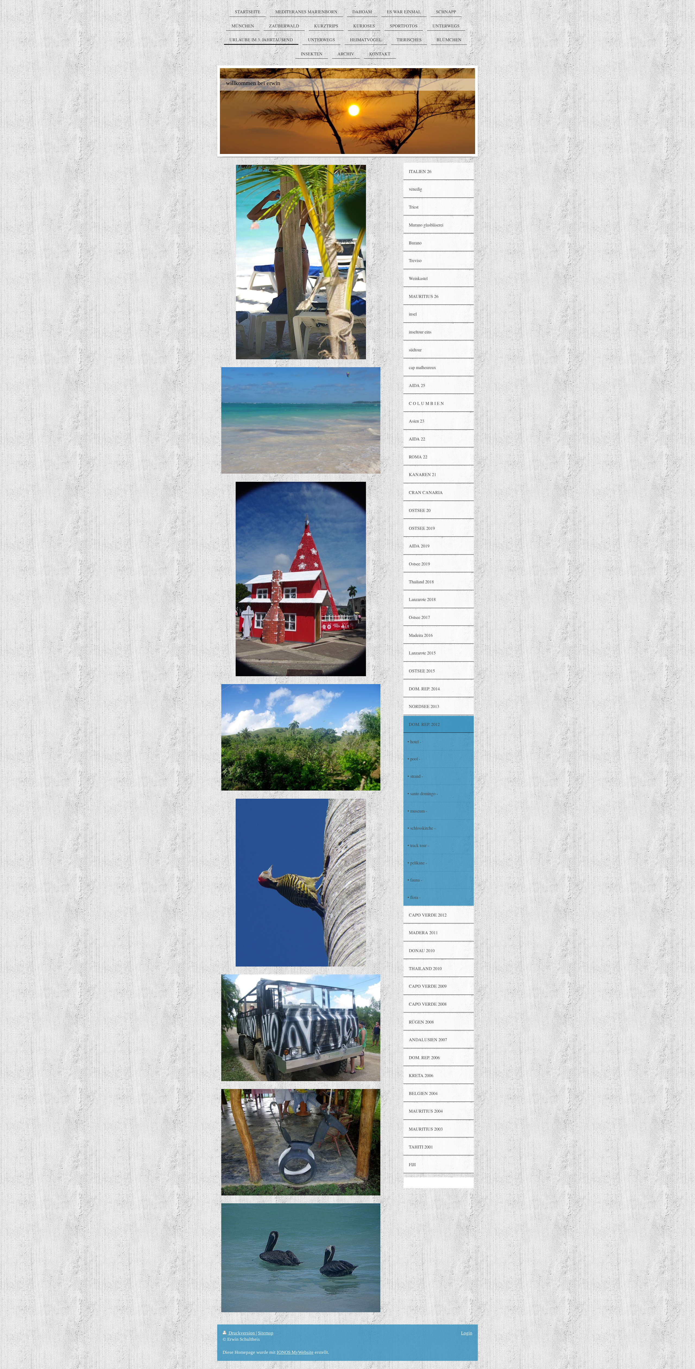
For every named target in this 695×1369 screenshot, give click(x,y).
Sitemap (265, 1333)
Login (466, 1333)
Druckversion (242, 1333)
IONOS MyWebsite (295, 1352)
